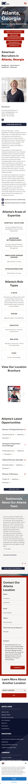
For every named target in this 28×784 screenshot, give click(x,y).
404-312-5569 (10, 114)
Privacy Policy (14, 782)
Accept (14, 778)
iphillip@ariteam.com (11, 112)
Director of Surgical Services (13, 429)
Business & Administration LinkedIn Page (14, 204)
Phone (5, 618)
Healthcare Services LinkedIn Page (15, 199)
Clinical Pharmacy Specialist (12, 460)
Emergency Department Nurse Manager (11, 445)
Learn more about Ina (14, 124)
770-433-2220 (10, 116)
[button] (25, 763)
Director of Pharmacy (10, 474)
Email (5, 608)
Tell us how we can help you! (13, 628)
